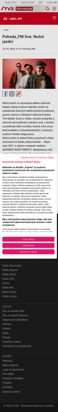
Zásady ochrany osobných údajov (37, 157)
